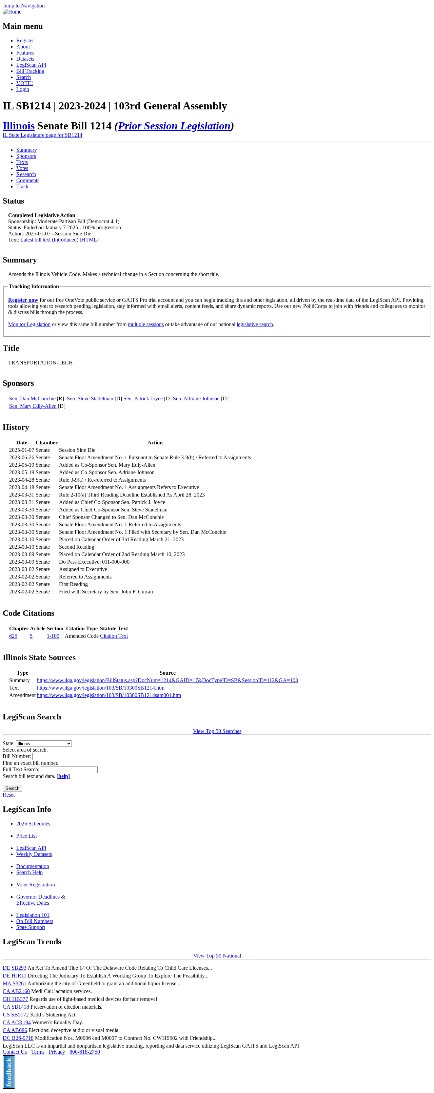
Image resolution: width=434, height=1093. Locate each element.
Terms (37, 1052)
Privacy (57, 1052)
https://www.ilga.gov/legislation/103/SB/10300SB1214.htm (100, 688)
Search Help (29, 872)
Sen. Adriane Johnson (196, 398)
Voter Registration (35, 884)
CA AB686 (15, 1030)
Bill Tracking (30, 71)
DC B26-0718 (18, 1038)
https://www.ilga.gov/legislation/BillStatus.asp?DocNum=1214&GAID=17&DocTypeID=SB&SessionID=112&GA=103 (167, 680)
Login (22, 89)
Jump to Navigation (24, 5)
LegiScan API (31, 65)
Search (23, 77)
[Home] (12, 12)
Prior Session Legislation (174, 126)
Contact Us (15, 1052)
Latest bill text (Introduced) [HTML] (59, 240)
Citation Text (114, 636)
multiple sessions (146, 324)
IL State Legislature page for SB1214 (42, 135)
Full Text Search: (22, 769)
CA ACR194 (17, 1022)
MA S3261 (14, 983)
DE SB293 (14, 968)
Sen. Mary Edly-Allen (33, 406)
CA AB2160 (16, 991)
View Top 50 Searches (217, 731)
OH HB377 (15, 999)
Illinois (19, 126)
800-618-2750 (85, 1052)
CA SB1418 (16, 1007)
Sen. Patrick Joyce (143, 398)
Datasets (25, 59)
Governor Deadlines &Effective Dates (40, 900)
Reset (9, 795)
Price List (26, 836)
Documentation (32, 866)
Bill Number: (17, 756)
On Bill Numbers (34, 921)
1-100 (53, 636)
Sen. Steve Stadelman (90, 398)
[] (63, 776)
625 (13, 636)
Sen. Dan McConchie (32, 398)
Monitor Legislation (29, 324)
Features (25, 53)
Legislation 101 (33, 915)
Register (25, 40)
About (23, 46)
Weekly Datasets (34, 854)
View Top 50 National (217, 956)
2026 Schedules (33, 823)
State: (9, 743)
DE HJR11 (14, 976)
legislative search (255, 324)
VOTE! (24, 83)
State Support (30, 927)
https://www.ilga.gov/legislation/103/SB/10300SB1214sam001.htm (109, 695)
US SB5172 (16, 1014)
